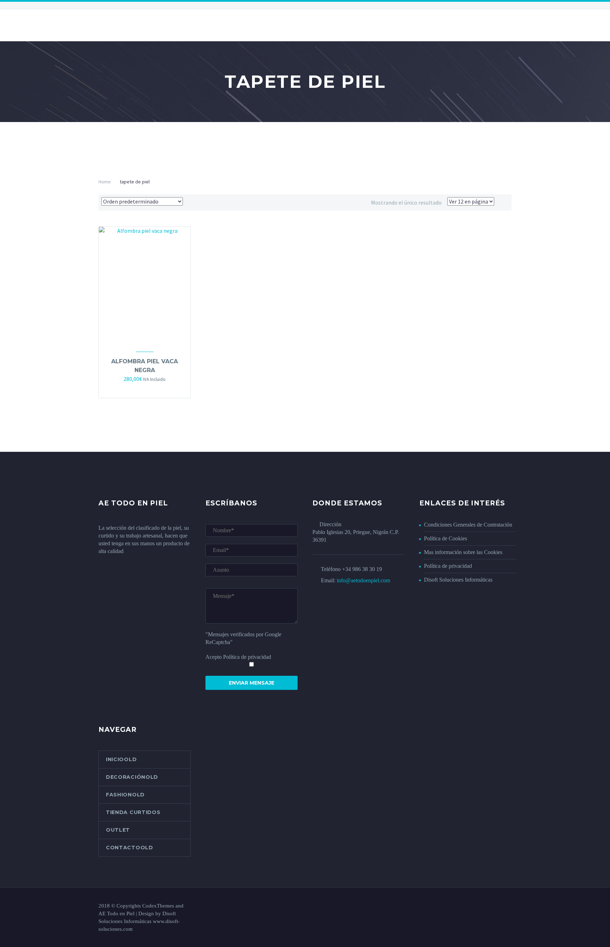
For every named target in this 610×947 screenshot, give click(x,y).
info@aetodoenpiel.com (363, 580)
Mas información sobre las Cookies (463, 552)
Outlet (118, 830)
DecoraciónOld (132, 777)
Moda (278, 25)
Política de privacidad (448, 566)
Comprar (138, 389)
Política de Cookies (445, 538)
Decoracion (145, 25)
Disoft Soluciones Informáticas (458, 580)
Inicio (106, 25)
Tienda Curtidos (133, 812)
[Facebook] (500, 906)
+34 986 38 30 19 (362, 569)
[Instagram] (509, 906)
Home (104, 181)
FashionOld (125, 794)
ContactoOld (129, 847)
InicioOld (121, 759)
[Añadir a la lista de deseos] (152, 389)
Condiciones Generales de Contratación (468, 525)
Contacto (316, 25)
